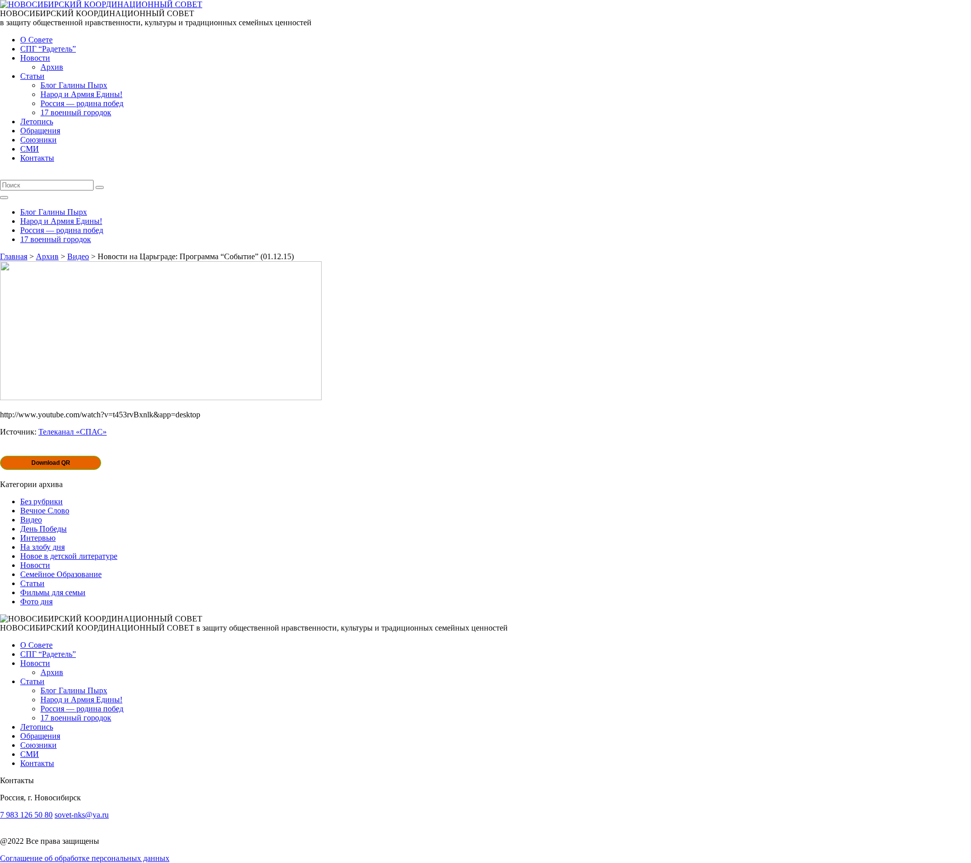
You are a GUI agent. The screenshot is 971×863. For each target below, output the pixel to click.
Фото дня (36, 601)
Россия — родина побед (81, 103)
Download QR (50, 462)
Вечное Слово (44, 510)
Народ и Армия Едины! (81, 94)
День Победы (43, 528)
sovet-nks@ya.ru (82, 814)
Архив (51, 67)
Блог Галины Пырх (73, 85)
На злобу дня (42, 547)
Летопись (36, 121)
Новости (35, 58)
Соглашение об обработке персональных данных (84, 858)
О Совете (36, 39)
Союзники (38, 139)
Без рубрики (41, 501)
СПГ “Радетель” (48, 48)
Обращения (40, 130)
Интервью (38, 538)
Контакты (37, 158)
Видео (31, 519)
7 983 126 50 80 (26, 814)
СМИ (29, 149)
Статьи (32, 76)
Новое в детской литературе (68, 556)
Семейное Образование (61, 574)
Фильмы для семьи (52, 592)
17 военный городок (75, 112)
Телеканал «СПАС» (72, 431)
